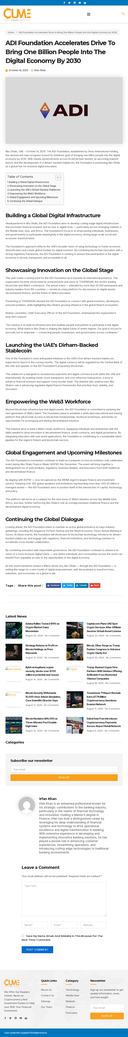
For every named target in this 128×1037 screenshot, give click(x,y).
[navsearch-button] (123, 14)
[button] (89, 14)
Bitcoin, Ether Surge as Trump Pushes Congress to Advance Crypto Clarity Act (103, 649)
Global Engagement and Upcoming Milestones (34, 197)
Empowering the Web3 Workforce (28, 193)
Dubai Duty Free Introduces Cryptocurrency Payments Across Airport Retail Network (104, 722)
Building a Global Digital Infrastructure (29, 182)
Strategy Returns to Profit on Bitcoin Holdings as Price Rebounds (42, 649)
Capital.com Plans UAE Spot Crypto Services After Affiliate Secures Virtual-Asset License (104, 627)
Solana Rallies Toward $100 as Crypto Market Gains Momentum (42, 627)
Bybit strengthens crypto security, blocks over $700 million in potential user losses (42, 671)
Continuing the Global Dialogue (26, 201)
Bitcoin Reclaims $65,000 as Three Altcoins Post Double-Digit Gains (42, 722)
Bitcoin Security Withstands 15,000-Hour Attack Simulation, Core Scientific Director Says (43, 696)
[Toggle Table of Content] (56, 177)
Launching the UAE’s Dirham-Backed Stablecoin (35, 189)
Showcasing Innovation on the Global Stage (33, 186)
